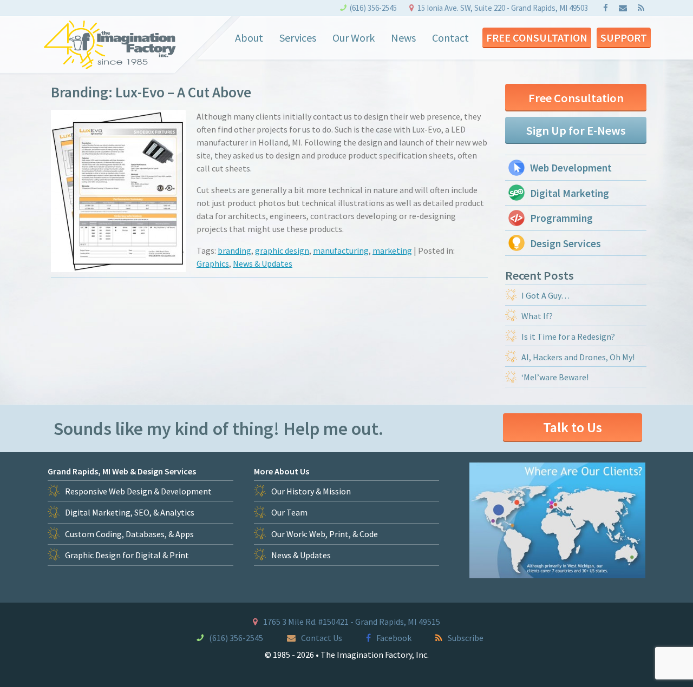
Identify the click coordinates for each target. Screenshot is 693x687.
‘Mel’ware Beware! (555, 377)
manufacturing (341, 250)
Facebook (393, 637)
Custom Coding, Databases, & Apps (129, 534)
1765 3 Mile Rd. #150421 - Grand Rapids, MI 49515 (351, 621)
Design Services (565, 243)
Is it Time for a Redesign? (568, 336)
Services (297, 37)
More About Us (281, 471)
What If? (537, 316)
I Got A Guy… (545, 295)
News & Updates (262, 263)
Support (623, 37)
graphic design (282, 250)
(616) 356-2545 (373, 8)
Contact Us (321, 637)
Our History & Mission (311, 491)
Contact (450, 37)
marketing (392, 250)
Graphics (213, 263)
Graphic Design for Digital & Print (127, 555)
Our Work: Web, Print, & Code (324, 534)
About (249, 37)
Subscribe (465, 637)
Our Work (353, 37)
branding (234, 250)
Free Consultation (536, 37)
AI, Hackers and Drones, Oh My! (578, 357)
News (403, 37)
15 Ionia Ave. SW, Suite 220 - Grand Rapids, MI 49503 (502, 8)
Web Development (571, 167)
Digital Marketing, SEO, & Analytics (129, 512)
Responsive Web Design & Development (138, 491)
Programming (561, 218)
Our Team (289, 512)
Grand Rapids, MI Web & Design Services (122, 471)
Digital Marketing (569, 193)
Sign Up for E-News (576, 130)
